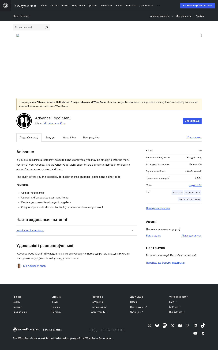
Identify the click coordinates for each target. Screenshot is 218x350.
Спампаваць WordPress (197, 5)
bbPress (175, 307)
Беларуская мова (52, 329)
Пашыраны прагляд (158, 208)
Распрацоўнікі (98, 307)
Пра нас (17, 296)
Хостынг (17, 307)
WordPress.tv (99, 312)
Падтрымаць (138, 307)
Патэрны (56, 312)
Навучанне (97, 296)
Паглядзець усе (192, 235)
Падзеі (133, 302)
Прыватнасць (20, 312)
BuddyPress (177, 312)
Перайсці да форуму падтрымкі (165, 262)
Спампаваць (192, 120)
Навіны (16, 302)
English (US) (195, 185)
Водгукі (50, 137)
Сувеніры (136, 312)
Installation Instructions (30, 230)
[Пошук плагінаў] (46, 27)
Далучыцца (136, 296)
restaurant (177, 192)
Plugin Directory (21, 16)
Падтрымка (194, 137)
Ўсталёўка (69, 137)
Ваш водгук (153, 235)
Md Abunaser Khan (55, 123)
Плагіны (56, 307)
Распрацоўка (91, 137)
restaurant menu (192, 192)
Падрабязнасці (29, 137)
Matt (173, 302)
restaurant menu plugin (189, 199)
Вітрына (56, 296)
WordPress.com (179, 296)
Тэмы (55, 302)
